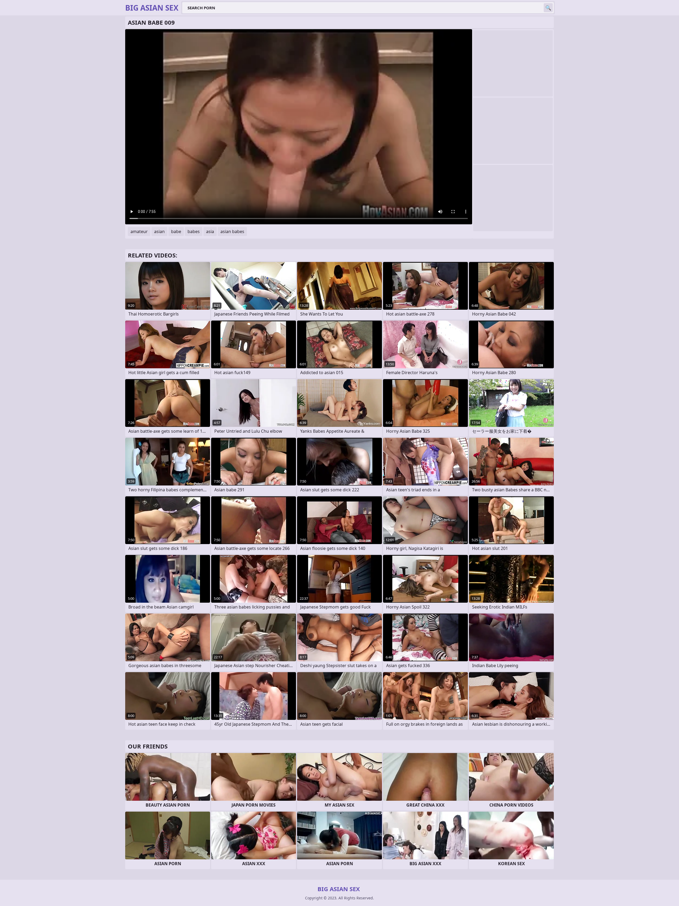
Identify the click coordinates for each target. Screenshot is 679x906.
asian (159, 231)
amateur (139, 231)
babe (176, 231)
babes (194, 231)
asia (210, 231)
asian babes (232, 231)
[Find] (548, 7)
